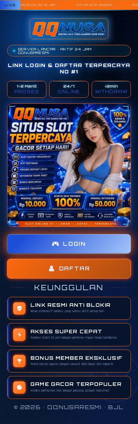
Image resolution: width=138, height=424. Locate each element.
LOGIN (74, 243)
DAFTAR (74, 268)
